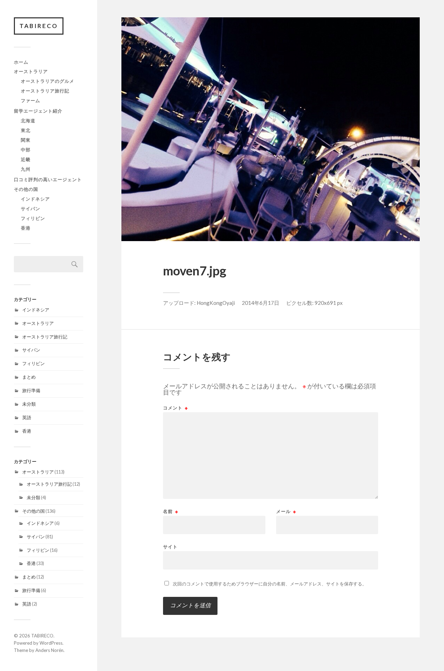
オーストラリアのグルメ (47, 81)
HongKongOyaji (216, 303)
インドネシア (35, 199)
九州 (26, 169)
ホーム (21, 62)
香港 (26, 228)
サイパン (30, 208)
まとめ (29, 377)
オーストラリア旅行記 (45, 91)
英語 (26, 417)
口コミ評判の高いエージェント (48, 179)
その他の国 (26, 189)
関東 (26, 140)
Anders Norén (49, 650)
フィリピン (33, 218)
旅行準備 (31, 390)
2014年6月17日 (260, 303)
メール (286, 511)
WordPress (51, 643)
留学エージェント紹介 (38, 111)
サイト (170, 546)
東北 (26, 130)
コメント (175, 408)
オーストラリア (31, 71)
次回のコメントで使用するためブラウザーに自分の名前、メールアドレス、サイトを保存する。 (270, 583)
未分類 (29, 404)
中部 (26, 149)
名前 (170, 511)
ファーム (30, 100)
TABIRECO (38, 25)
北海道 (28, 120)
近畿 (26, 159)
